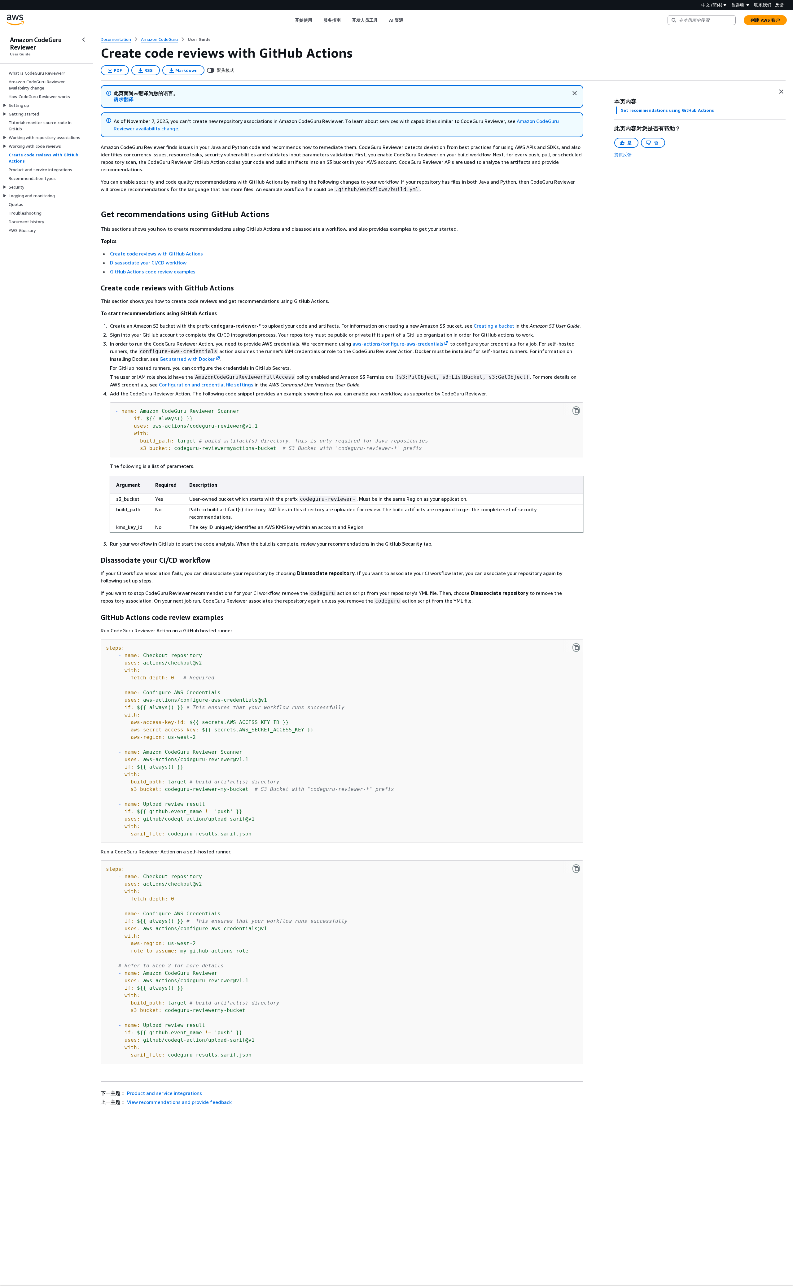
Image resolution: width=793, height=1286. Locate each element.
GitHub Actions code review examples (152, 271)
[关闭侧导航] (83, 40)
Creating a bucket (494, 326)
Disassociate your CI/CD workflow (148, 262)
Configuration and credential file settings (206, 384)
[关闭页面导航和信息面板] (781, 92)
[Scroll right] (408, 20)
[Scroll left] (290, 20)
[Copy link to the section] (95, 214)
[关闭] (574, 93)
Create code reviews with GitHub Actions (156, 254)
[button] (124, 99)
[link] (199, 39)
